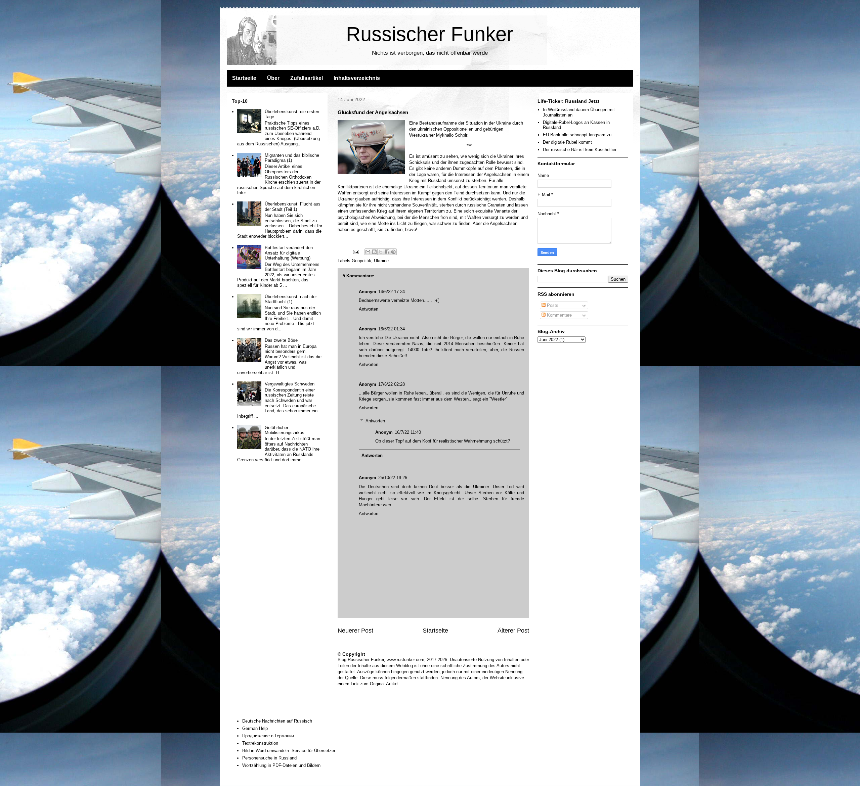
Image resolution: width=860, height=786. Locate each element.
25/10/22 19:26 (392, 477)
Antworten (368, 309)
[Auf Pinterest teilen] (393, 251)
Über (273, 78)
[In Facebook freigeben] (387, 251)
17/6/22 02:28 (391, 384)
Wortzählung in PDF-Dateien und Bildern (281, 765)
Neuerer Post (355, 630)
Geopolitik (361, 260)
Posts (552, 305)
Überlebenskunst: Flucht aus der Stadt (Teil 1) (292, 206)
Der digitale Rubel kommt (567, 142)
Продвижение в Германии (268, 735)
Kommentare (559, 315)
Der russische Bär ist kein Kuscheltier (579, 149)
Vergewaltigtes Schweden (289, 383)
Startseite (244, 78)
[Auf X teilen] (380, 251)
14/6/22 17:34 (391, 291)
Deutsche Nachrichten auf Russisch (277, 721)
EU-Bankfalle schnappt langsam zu (577, 134)
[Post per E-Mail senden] (355, 251)
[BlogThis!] (374, 251)
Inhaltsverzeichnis (357, 78)
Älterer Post (513, 630)
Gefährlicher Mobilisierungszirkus (284, 430)
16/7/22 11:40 (408, 432)
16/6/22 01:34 (391, 328)
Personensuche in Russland (269, 757)
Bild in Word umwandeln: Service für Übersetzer (288, 750)
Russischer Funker (429, 34)
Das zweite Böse (281, 340)
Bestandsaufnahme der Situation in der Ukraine (465, 123)
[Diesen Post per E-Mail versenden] (367, 251)
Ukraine (381, 260)
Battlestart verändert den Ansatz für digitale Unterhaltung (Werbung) (289, 253)
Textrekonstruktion (260, 743)
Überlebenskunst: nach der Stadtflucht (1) (291, 299)
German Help (255, 728)
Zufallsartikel (306, 78)
